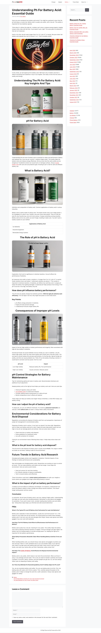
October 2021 (73, 97)
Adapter (60, 2)
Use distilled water (21, 391)
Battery (66, 2)
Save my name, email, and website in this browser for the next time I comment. (35, 617)
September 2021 (74, 99)
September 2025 (74, 60)
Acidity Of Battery (25, 550)
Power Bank (76, 2)
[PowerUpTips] (17, 2)
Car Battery (73, 115)
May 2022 (72, 81)
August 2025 (73, 62)
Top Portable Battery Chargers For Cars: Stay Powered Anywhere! (29, 578)
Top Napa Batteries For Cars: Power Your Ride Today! (26, 580)
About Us (83, 2)
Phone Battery (74, 120)
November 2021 (74, 95)
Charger (54, 2)
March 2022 (73, 85)
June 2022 (73, 78)
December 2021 (74, 92)
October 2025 (73, 57)
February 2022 (74, 88)
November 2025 (74, 55)
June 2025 (73, 67)
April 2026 (72, 50)
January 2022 (73, 90)
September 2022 (74, 71)
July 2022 (72, 76)
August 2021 (73, 102)
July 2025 (72, 64)
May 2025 (72, 69)
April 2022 (72, 83)
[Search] (87, 10)
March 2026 (73, 53)
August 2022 (73, 74)
